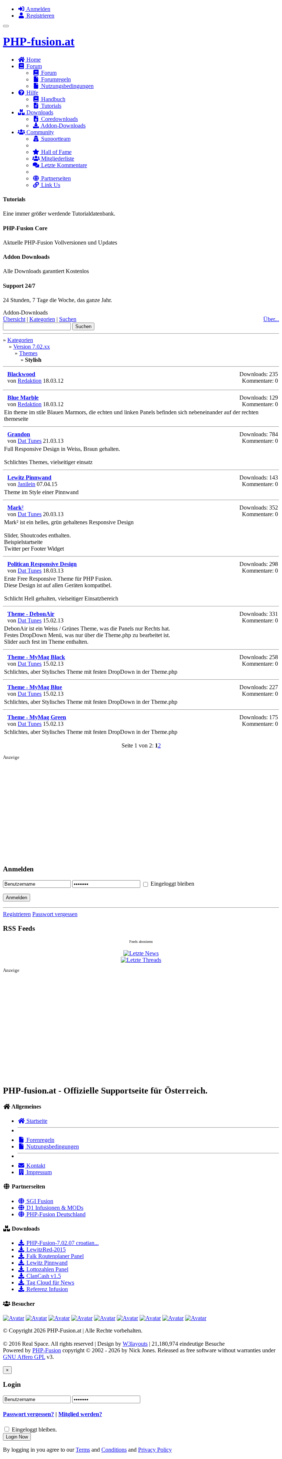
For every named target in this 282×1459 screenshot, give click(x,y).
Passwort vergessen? (28, 1414)
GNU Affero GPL (24, 1357)
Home (33, 59)
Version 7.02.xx (31, 346)
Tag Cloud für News (49, 1282)
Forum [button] (33, 66)
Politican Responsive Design (42, 564)
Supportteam (55, 139)
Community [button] (39, 132)
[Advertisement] (141, 813)
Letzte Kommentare (63, 165)
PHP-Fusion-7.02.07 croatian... (62, 1243)
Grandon (18, 434)
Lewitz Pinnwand (29, 477)
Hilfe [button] (31, 92)
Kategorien (42, 319)
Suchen (67, 319)
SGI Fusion (39, 1201)
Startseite (36, 1121)
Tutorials (50, 106)
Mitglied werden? (80, 1414)
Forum (48, 73)
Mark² (15, 507)
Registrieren (39, 15)
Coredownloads (59, 119)
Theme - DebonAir (30, 614)
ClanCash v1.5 (43, 1276)
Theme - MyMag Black (36, 657)
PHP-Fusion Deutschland (55, 1214)
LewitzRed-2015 (45, 1249)
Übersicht (14, 319)
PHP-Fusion (46, 1350)
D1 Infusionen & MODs (54, 1208)
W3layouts (135, 1344)
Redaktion (29, 381)
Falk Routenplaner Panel (54, 1256)
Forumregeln (55, 79)
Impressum (38, 1172)
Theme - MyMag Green (36, 717)
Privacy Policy (155, 1450)
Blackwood (21, 374)
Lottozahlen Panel (46, 1269)
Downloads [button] (39, 112)
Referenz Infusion (46, 1289)
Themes (28, 353)
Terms (83, 1450)
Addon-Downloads (63, 125)
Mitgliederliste (57, 158)
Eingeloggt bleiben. (34, 1429)
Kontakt (35, 1165)
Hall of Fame (56, 152)
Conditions (114, 1450)
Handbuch (52, 99)
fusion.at (39, 41)
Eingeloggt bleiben (171, 884)
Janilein (26, 484)
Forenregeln (39, 1140)
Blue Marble (23, 397)
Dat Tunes (29, 441)
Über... (271, 319)
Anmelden (37, 9)
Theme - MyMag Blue (34, 687)
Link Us (50, 185)
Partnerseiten (55, 178)
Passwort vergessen (54, 914)
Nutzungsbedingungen (67, 86)
